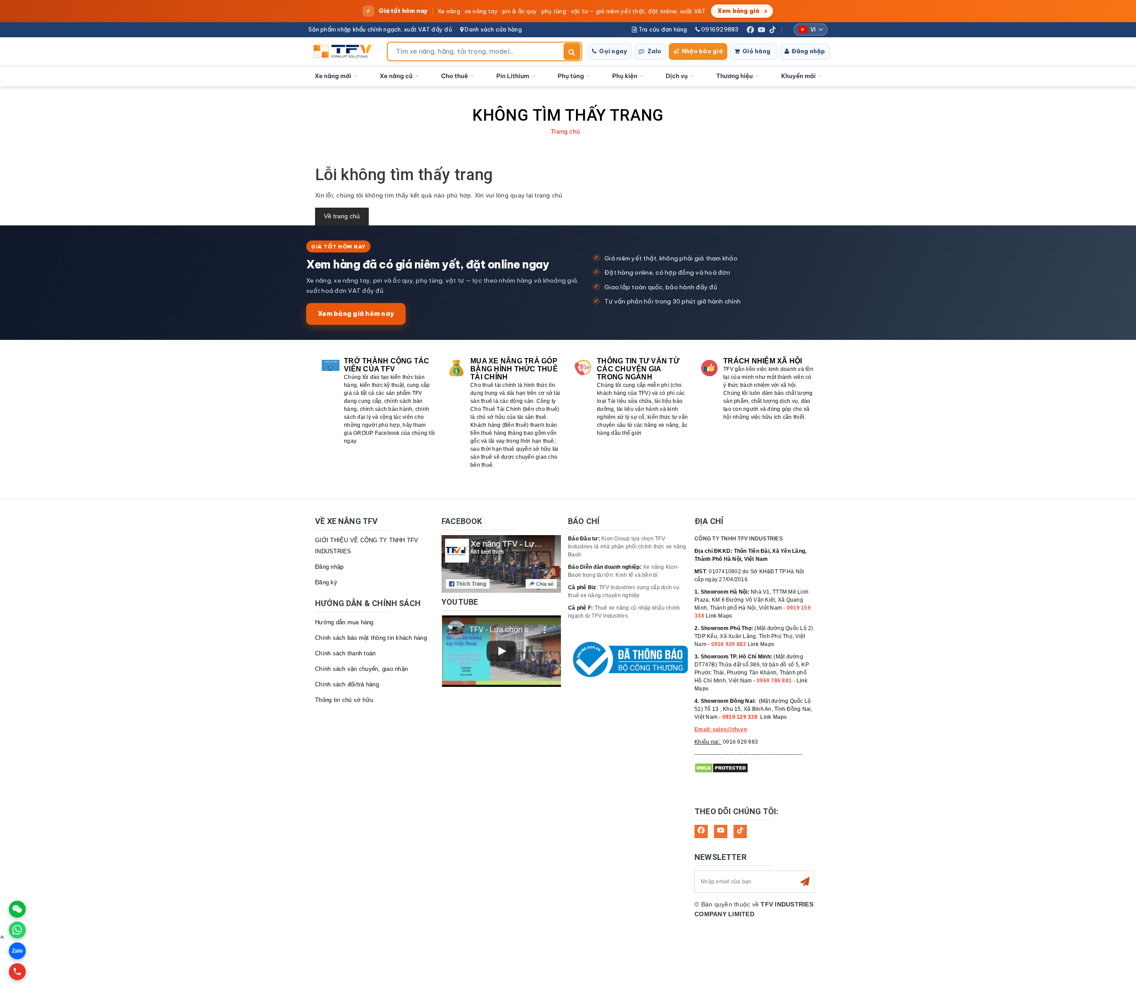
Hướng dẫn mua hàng (344, 622)
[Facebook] (750, 29)
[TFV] (345, 51)
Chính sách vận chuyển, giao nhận (361, 669)
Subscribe (805, 881)
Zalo (654, 51)
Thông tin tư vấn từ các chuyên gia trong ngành (638, 369)
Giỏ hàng (756, 51)
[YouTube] (761, 29)
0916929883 (719, 29)
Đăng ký (326, 582)
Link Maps (719, 616)
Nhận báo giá (702, 51)
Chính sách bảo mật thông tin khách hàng (371, 637)
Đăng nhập (808, 51)
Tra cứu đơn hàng (662, 29)
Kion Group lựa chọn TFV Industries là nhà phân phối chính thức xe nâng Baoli (627, 547)
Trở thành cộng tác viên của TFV (387, 365)
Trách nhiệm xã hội (762, 361)
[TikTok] (772, 29)
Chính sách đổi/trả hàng (347, 684)
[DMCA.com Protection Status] (721, 768)
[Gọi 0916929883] (17, 971)
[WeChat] (17, 909)
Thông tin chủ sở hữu (344, 700)
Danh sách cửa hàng (492, 29)
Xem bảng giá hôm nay (356, 313)
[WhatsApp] (17, 930)
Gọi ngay (613, 51)
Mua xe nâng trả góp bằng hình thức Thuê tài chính (514, 369)
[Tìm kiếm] (572, 51)
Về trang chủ (342, 216)
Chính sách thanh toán (345, 653)
